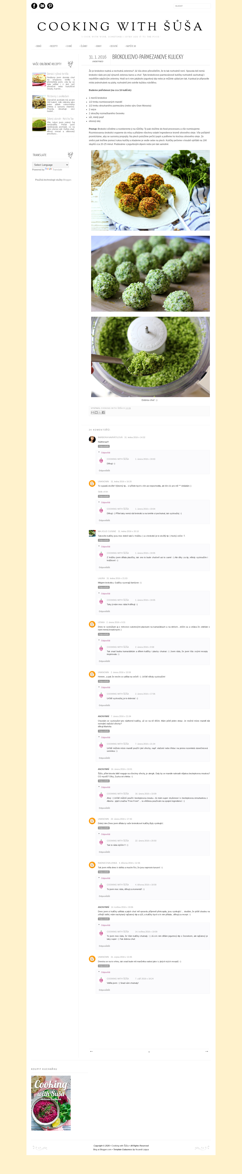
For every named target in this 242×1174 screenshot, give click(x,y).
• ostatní (113, 46)
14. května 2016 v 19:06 (122, 907)
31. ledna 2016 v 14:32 (134, 437)
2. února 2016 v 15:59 (121, 672)
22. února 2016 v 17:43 (121, 819)
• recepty (53, 46)
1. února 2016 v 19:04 (145, 509)
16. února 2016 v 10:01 (121, 769)
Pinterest (50, 6)
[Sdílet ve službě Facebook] (103, 412)
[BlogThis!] (96, 412)
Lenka (101, 622)
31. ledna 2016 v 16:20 (121, 481)
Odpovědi (105, 452)
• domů (38, 46)
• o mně (68, 46)
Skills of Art (103, 492)
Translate (57, 169)
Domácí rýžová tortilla (57, 73)
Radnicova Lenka (107, 863)
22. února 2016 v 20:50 (145, 841)
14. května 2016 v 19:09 (146, 932)
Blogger (67, 180)
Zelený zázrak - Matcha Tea (60, 118)
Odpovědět (104, 446)
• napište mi (130, 46)
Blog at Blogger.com (102, 1149)
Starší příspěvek (206, 1051)
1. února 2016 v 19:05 (145, 553)
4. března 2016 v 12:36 (129, 863)
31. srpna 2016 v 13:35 (121, 957)
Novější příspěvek (91, 1051)
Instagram (42, 6)
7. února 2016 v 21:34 (145, 744)
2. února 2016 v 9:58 (144, 647)
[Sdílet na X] (100, 412)
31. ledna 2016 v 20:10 (128, 531)
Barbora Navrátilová (110, 437)
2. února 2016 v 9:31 (115, 622)
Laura (101, 578)
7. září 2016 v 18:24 (144, 979)
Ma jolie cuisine (107, 531)
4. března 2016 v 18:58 (145, 885)
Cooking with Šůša (121, 27)
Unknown (103, 481)
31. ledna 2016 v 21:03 (117, 578)
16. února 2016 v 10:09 (145, 794)
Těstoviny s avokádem (58, 96)
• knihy (98, 46)
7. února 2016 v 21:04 (121, 716)
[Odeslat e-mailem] (93, 412)
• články (83, 46)
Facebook (34, 6)
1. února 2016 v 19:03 (145, 459)
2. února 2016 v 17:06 (145, 694)
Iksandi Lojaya (142, 1149)
